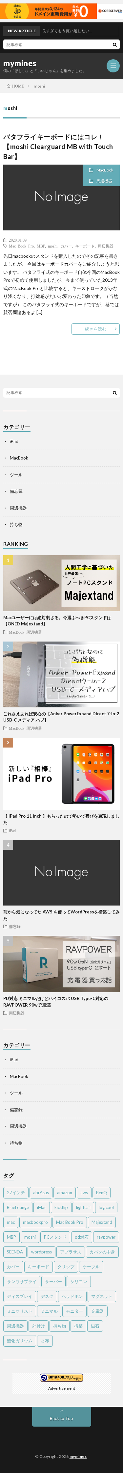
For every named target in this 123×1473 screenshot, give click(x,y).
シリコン (78, 1281)
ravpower (106, 1237)
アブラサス (70, 1251)
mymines (19, 63)
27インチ (16, 1192)
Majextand (102, 1222)
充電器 (97, 1311)
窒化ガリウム (19, 1340)
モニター (74, 1311)
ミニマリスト (19, 1311)
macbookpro (35, 1222)
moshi (52, 246)
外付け (38, 1325)
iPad (14, 441)
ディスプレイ (19, 1296)
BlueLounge (18, 1207)
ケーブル (91, 1266)
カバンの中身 (102, 1251)
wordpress (41, 1251)
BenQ (101, 1192)
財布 (45, 1340)
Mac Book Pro (21, 246)
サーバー (53, 1281)
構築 (78, 1325)
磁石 (95, 1325)
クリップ (65, 1266)
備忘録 (16, 491)
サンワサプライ (22, 1281)
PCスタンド (55, 1237)
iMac (41, 1207)
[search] (115, 44)
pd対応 (82, 1237)
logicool (106, 1207)
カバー (66, 246)
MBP (41, 246)
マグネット (102, 1296)
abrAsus (41, 1192)
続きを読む (95, 328)
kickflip (61, 1207)
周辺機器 (104, 180)
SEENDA (15, 1251)
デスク (47, 1296)
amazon (64, 1192)
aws (84, 1192)
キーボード (85, 246)
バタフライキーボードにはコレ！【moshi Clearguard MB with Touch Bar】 (58, 146)
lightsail (83, 1207)
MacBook (104, 170)
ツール (16, 474)
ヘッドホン (72, 1296)
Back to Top (61, 1418)
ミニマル (49, 1311)
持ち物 (16, 524)
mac (11, 1222)
